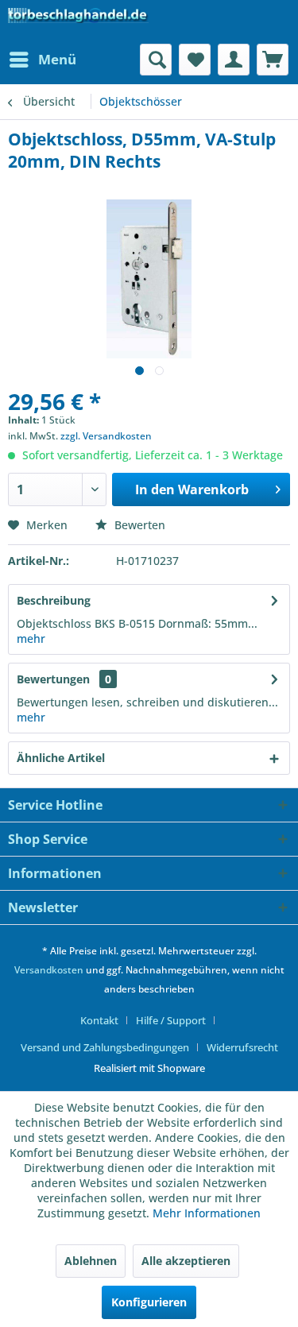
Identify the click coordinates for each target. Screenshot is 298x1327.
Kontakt (99, 1020)
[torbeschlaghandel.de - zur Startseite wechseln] (78, 22)
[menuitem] (42, 59)
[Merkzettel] (195, 59)
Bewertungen (53, 679)
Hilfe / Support (171, 1020)
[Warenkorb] (272, 59)
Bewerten (138, 524)
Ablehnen (90, 1260)
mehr (31, 638)
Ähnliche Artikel (61, 757)
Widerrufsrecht (242, 1047)
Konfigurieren (149, 1302)
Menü (57, 59)
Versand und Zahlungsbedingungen (105, 1047)
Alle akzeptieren (185, 1260)
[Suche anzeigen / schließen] (156, 59)
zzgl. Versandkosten (106, 436)
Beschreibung (54, 600)
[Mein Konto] (234, 59)
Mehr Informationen (207, 1213)
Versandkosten (48, 970)
